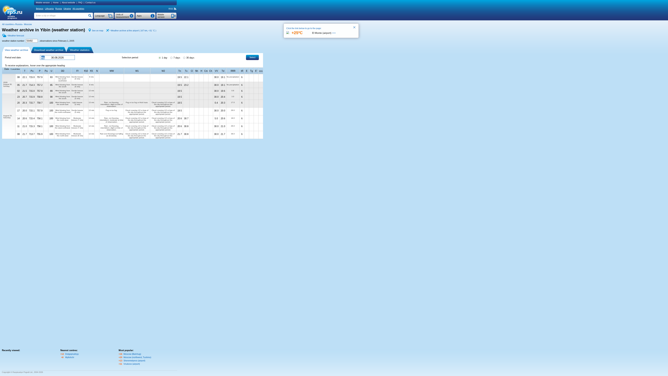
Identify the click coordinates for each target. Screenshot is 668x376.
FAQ (80, 2)
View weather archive (16, 50)
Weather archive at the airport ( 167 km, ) (133, 30)
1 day (164, 57)
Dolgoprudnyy (72, 354)
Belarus (39, 8)
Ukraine (67, 8)
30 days (190, 57)
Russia (58, 8)
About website (68, 2)
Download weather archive (48, 50)
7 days (176, 57)
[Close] (354, 27)
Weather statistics (79, 50)
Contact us (90, 2)
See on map (97, 30)
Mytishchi (69, 357)
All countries (78, 8)
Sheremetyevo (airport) (134, 360)
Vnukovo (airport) (132, 364)
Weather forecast (16, 35)
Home (56, 2)
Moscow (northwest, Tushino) (137, 357)
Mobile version (43, 2)
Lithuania (49, 8)
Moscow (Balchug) (132, 354)
